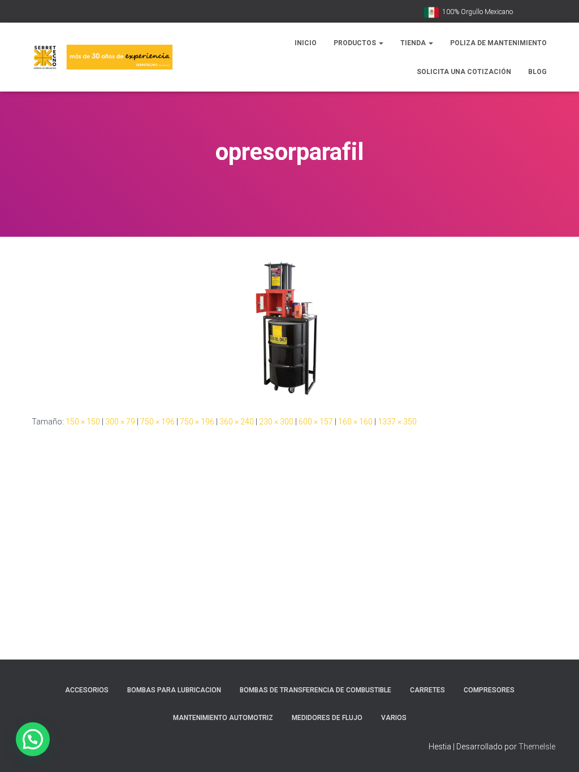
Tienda (413, 43)
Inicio (306, 43)
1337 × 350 (397, 421)
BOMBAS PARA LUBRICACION (174, 690)
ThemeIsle (536, 746)
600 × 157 (316, 421)
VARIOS (394, 718)
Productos (356, 43)
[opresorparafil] (289, 328)
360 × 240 (236, 421)
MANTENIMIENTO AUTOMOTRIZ (223, 718)
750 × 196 (157, 421)
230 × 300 (276, 421)
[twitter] (551, 12)
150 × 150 (83, 421)
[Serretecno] (98, 57)
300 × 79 (120, 421)
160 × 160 (355, 421)
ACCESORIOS (87, 690)
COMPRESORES (489, 690)
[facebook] (537, 12)
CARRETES (427, 690)
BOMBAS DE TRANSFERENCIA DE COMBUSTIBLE (315, 690)
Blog (537, 72)
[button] (380, 43)
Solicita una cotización (464, 72)
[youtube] (523, 12)
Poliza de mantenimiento (498, 43)
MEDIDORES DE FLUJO (327, 718)
